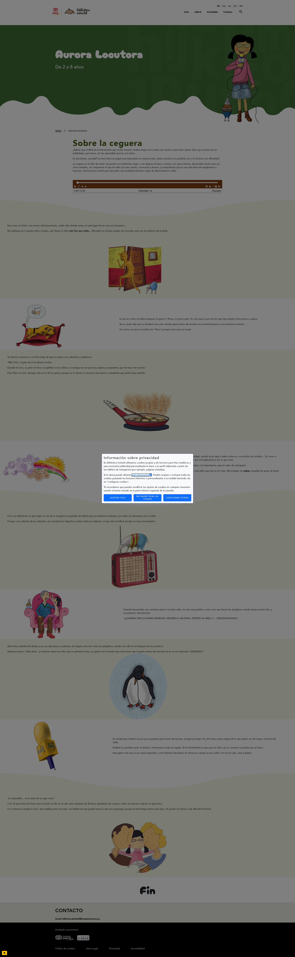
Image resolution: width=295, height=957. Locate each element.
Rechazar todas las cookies (147, 497)
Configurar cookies (178, 498)
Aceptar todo (117, 498)
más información (142, 475)
